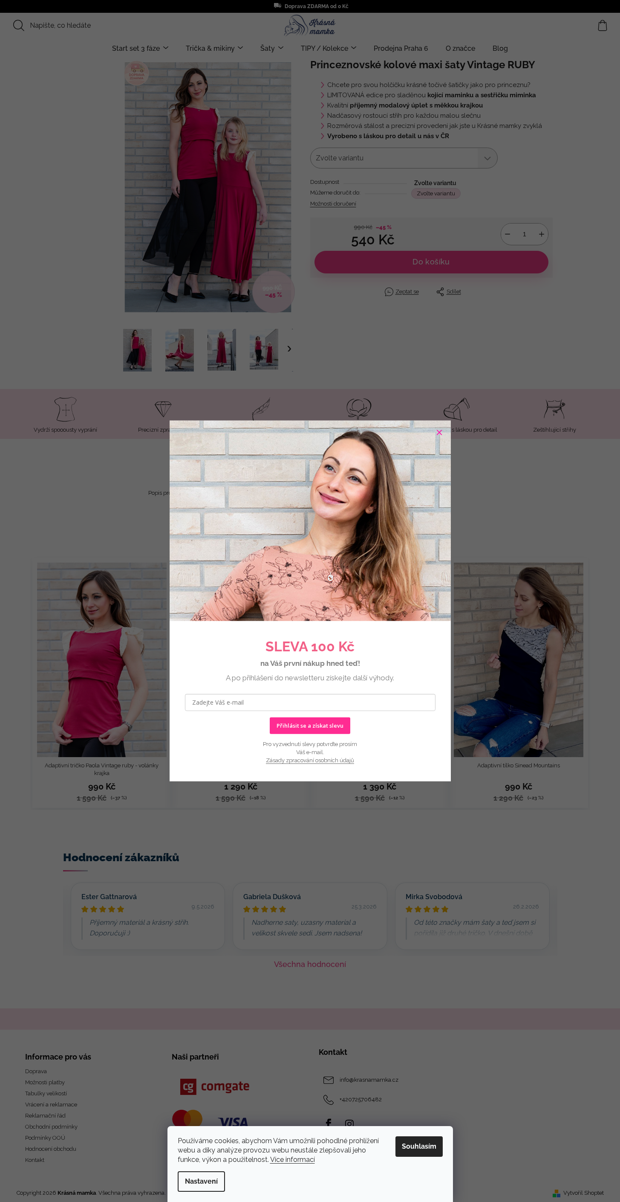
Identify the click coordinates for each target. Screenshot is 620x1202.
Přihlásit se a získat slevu (310, 725)
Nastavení (201, 1181)
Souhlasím (419, 1146)
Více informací (292, 1160)
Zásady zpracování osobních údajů (310, 760)
